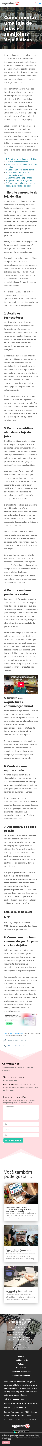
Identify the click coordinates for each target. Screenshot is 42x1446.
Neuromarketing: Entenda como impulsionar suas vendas (18, 1251)
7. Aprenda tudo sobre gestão (19, 180)
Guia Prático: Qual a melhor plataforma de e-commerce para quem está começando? (18, 1209)
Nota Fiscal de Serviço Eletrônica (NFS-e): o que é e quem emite (21, 1321)
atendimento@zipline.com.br (24, 1403)
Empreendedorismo (17, 1046)
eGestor (21, 1356)
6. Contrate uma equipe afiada (19, 178)
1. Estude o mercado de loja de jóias (21, 159)
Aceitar (6, 1442)
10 (28, 1347)
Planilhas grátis (21, 1360)
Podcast (21, 1364)
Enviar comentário (13, 1140)
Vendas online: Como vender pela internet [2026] (19, 1292)
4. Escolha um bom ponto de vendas (21, 170)
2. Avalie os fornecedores (17, 161)
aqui (9, 1439)
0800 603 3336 (19, 1399)
